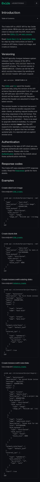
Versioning (8, 54)
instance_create (19, 283)
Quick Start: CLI (13, 39)
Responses (19, 171)
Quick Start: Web (29, 39)
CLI (17, 34)
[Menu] (36, 3)
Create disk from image (12, 188)
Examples (8, 180)
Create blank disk (9, 233)
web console (26, 34)
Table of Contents (8, 18)
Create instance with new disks (15, 363)
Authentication (11, 142)
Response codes (12, 164)
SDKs (12, 34)
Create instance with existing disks (17, 279)
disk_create (17, 192)
